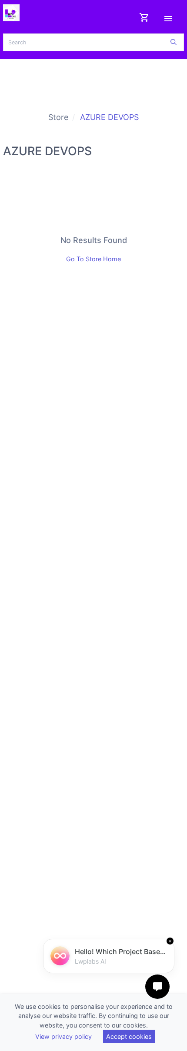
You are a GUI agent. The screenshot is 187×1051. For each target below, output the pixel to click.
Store (58, 117)
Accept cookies (129, 1036)
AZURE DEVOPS (109, 117)
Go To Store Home (93, 259)
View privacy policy (63, 1036)
